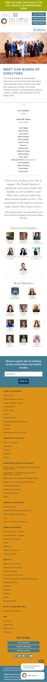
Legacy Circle (8, 625)
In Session (7, 632)
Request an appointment (12, 611)
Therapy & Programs (12, 391)
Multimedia (7, 546)
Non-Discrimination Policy (18, 674)
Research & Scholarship (13, 503)
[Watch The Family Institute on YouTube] (31, 656)
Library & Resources (12, 527)
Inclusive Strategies (10, 571)
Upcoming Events (9, 601)
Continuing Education (10, 493)
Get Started (39, 14)
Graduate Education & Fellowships (18, 463)
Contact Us (7, 593)
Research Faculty (9, 507)
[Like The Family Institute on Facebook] (15, 656)
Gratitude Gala (8, 628)
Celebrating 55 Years (10, 582)
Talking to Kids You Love (12, 550)
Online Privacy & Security (13, 677)
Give (5, 617)
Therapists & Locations (13, 438)
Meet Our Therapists (10, 443)
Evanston (6, 450)
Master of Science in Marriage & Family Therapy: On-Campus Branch (21, 468)
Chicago (6, 457)
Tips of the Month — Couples (13, 535)
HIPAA (6, 674)
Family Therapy (8, 410)
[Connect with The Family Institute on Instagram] (27, 656)
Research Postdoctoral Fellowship (15, 522)
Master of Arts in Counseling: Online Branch (18, 482)
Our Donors (7, 621)
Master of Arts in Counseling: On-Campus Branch (20, 478)
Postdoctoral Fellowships (12, 486)
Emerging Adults (9, 407)
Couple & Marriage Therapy (13, 403)
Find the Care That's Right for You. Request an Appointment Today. (23, 5)
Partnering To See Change (12, 568)
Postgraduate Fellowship (12, 489)
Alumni (5, 497)
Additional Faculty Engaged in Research (17, 510)
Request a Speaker (10, 554)
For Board (14, 679)
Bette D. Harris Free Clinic (12, 564)
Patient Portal (39, 23)
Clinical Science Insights (11, 539)
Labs (5, 518)
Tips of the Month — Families (13, 532)
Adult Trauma (8, 395)
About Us (7, 560)
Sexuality (6, 429)
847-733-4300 (23, 638)
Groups (6, 414)
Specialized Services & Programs (15, 433)
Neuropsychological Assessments (15, 421)
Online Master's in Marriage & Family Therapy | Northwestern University (19, 474)
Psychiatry (7, 425)
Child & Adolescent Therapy (13, 399)
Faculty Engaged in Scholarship (14, 514)
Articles (6, 543)
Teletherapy (7, 446)
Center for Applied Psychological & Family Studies (21, 579)
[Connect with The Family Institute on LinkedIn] (23, 656)
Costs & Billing (39, 18)
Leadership (7, 586)
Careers (6, 597)
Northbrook (7, 454)
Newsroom (7, 590)
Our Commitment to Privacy (13, 575)
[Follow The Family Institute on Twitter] (19, 656)
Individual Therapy (9, 418)
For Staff (7, 679)
